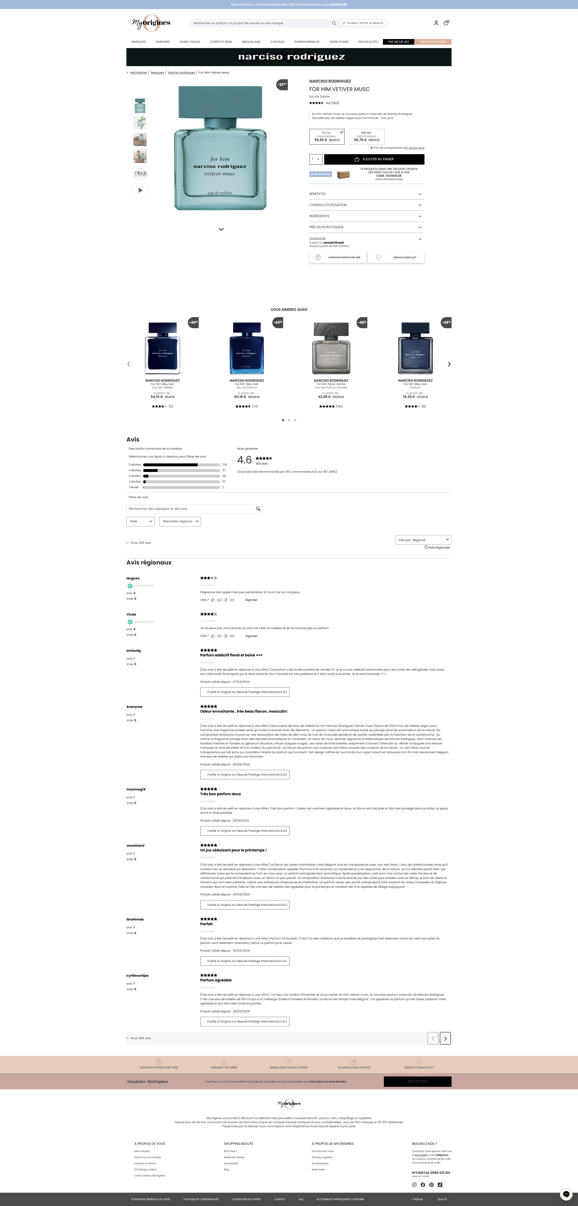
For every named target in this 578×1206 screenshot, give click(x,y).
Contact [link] (280, 1199)
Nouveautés (368, 42)
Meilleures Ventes (234, 1157)
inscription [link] (418, 1081)
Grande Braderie (433, 42)
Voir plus (387, 118)
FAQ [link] (301, 1199)
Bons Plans (230, 1151)
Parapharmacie (307, 42)
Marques (138, 42)
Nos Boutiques (320, 1163)
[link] (436, 23)
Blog (226, 1169)
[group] (220, 147)
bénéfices (317, 194)
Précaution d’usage (326, 227)
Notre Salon (318, 1169)
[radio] (327, 137)
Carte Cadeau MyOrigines (149, 1175)
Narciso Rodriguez (181, 72)
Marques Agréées (322, 1157)
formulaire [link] (421, 1155)
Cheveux (277, 42)
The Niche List (398, 42)
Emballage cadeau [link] (145, 1169)
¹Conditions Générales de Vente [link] (150, 1199)
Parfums (163, 42)
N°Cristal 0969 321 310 (431, 1172)
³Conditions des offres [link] (246, 1199)
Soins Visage (190, 42)
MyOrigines (139, 72)
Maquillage (251, 42)
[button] (221, 229)
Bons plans (339, 42)
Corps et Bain (221, 42)
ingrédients (319, 216)
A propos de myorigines (333, 1143)
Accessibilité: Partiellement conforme (340, 1199)
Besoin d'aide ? (424, 1143)
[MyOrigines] (151, 23)
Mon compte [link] (141, 1151)
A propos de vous (149, 1143)
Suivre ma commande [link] (147, 1157)
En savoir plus (414, 148)
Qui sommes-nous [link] (323, 1151)
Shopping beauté (238, 1143)
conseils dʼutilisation (328, 205)
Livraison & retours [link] (145, 1163)
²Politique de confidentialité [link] (201, 1199)
